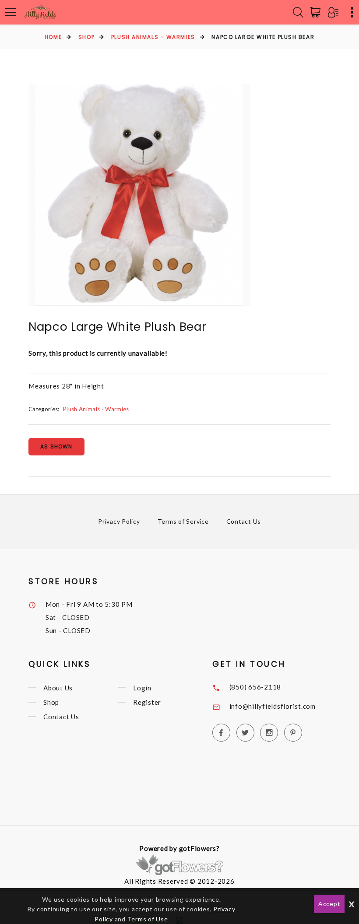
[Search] (298, 12)
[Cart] (317, 12)
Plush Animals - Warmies (153, 37)
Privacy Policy (119, 521)
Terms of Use (147, 919)
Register (147, 702)
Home (53, 37)
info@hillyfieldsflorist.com (272, 706)
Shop (86, 37)
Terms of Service (183, 521)
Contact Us (243, 521)
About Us (58, 688)
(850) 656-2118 (255, 687)
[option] (139, 195)
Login (142, 688)
